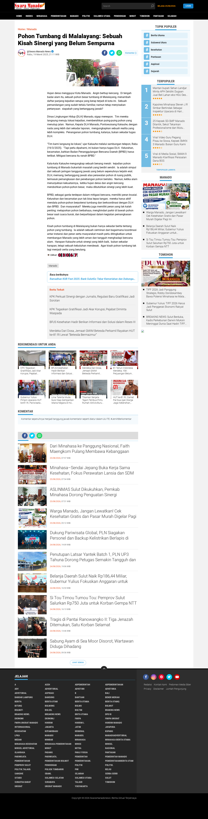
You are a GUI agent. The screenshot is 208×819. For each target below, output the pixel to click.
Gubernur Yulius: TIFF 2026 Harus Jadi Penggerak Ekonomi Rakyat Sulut (165, 307)
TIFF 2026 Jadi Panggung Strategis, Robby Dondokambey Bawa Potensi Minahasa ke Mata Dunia (165, 293)
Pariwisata (20, 756)
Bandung (49, 697)
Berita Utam (51, 701)
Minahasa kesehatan (26, 744)
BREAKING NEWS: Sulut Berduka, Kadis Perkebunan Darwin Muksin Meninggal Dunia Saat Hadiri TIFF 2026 (165, 320)
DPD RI (108, 714)
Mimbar (49, 739)
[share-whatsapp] (119, 53)
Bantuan (79, 697)
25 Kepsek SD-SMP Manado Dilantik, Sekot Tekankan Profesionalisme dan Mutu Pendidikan (169, 124)
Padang (49, 752)
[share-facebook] (104, 53)
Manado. (79, 735)
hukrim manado (113, 722)
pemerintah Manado (116, 756)
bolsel (48, 710)
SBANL (48, 773)
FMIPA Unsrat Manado (26, 722)
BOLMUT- (19, 710)
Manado (74, 16)
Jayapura (110, 727)
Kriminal (79, 731)
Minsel (109, 744)
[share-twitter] (112, 53)
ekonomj (49, 718)
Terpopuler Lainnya (165, 170)
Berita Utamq (112, 701)
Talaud (78, 782)
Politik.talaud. (23, 769)
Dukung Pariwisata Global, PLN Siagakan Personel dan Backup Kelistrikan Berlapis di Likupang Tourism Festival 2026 (89, 538)
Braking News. (22, 714)
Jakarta (49, 727)
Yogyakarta (81, 786)
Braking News (112, 710)
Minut (133, 16)
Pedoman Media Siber (180, 684)
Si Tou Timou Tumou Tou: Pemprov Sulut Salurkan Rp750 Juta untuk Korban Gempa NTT (93, 600)
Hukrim (49, 722)
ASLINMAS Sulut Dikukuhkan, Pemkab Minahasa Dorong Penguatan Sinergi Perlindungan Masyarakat (85, 495)
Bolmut (109, 705)
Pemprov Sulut (23, 765)
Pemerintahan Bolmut (57, 761)
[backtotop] (104, 669)
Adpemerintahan (114, 684)
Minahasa (42, 16)
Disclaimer (158, 688)
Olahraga (20, 752)
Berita (18, 701)
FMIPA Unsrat (112, 718)
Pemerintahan (58, 16)
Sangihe (19, 773)
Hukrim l (79, 722)
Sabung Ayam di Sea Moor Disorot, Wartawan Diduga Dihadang (91, 644)
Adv (17, 688)
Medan (18, 739)
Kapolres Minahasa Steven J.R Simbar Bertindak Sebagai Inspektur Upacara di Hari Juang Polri (170, 108)
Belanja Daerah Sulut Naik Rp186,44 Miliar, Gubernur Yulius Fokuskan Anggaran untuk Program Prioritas (89, 582)
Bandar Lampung (24, 697)
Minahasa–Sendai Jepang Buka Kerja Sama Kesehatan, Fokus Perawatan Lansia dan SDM (92, 470)
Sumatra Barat (23, 782)
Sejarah (172, 16)
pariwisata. (51, 756)
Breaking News (53, 714)
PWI (76, 769)
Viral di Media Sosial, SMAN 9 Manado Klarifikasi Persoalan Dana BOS (170, 157)
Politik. (109, 765)
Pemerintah (81, 756)
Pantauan (158, 16)
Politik (86, 16)
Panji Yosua (81, 752)
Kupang (109, 731)
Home (19, 16)
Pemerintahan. (83, 761)
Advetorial (21, 693)
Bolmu (78, 705)
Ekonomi (19, 718)
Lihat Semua (78, 662)
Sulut (108, 777)
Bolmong (49, 705)
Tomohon (145, 16)
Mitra (78, 748)
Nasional (110, 748)
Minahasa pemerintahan (58, 744)
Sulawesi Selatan (54, 777)
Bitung (18, 705)
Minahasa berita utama (117, 739)
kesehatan (156, 49)
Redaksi (148, 684)
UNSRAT (18, 786)
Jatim (78, 727)
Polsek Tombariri (54, 769)
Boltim (78, 710)
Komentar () (130, 53)
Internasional (22, 727)
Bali (107, 693)
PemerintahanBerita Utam (119, 761)
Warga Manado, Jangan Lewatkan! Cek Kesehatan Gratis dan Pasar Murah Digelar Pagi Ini (93, 517)
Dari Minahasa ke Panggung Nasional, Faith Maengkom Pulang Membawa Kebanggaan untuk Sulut (90, 452)
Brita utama (81, 714)
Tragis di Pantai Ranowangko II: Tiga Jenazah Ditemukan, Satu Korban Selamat (91, 622)
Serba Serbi (111, 773)
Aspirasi (155, 64)
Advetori (79, 688)
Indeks (29, 16)
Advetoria (110, 688)
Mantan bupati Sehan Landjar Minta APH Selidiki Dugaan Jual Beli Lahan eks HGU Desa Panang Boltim (170, 92)
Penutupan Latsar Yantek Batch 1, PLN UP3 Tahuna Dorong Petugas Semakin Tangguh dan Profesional (93, 560)
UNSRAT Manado (53, 786)
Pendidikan (120, 16)
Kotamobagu (51, 731)
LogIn (188, 6)
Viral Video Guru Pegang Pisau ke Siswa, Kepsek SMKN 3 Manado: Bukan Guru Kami (170, 141)
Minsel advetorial (25, 748)
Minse (78, 744)
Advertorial (51, 688)
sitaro (18, 777)
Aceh (47, 684)
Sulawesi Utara (102, 16)
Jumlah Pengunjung (176, 688)
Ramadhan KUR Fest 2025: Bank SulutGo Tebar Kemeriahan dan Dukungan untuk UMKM (93, 278)
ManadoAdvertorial (116, 735)
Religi (108, 769)
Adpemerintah (82, 684)
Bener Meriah (112, 697)
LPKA (17, 735)
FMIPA (78, 718)
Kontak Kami (160, 684)
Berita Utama (158, 35)
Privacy (147, 688)
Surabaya (50, 782)
